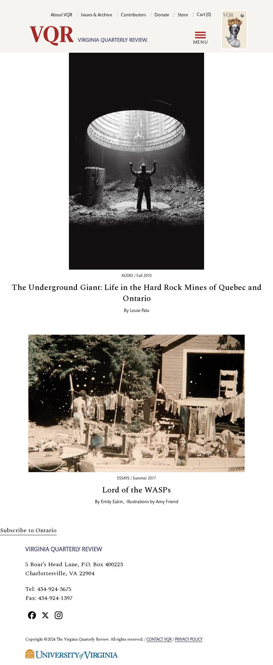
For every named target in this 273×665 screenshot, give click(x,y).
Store (183, 15)
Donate (161, 15)
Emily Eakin (112, 502)
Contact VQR (159, 640)
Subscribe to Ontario (28, 530)
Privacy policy (188, 640)
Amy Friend (167, 502)
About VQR (61, 15)
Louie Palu (139, 311)
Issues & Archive (96, 15)
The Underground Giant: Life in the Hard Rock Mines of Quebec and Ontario (137, 293)
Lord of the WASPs (136, 490)
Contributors (133, 15)
